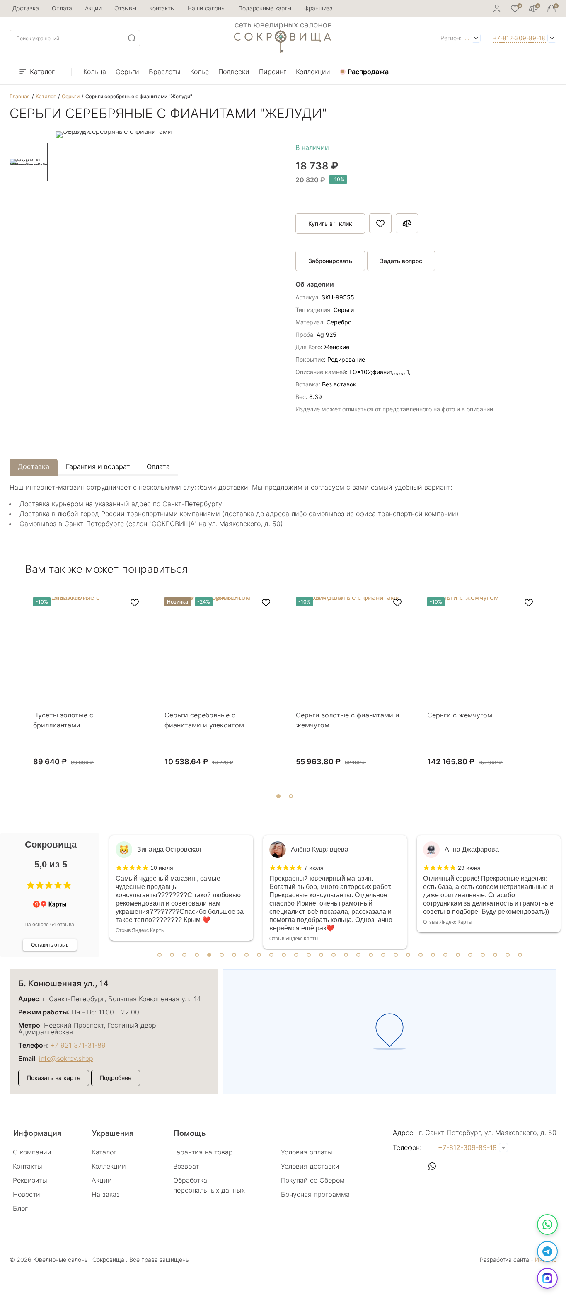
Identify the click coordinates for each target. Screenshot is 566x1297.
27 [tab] (483, 955)
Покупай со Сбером (313, 1180)
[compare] (533, 8)
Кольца (94, 72)
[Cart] (551, 8)
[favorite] (135, 603)
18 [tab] (371, 955)
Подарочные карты (264, 8)
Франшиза (318, 8)
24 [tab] (445, 955)
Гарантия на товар (203, 1152)
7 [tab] (234, 955)
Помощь (190, 1133)
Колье (199, 72)
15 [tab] (333, 955)
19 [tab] (383, 955)
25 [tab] (458, 955)
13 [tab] (309, 955)
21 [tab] (408, 955)
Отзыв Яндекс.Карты (140, 930)
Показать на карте (53, 1077)
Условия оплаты (306, 1152)
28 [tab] (495, 955)
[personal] (497, 8)
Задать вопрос (401, 260)
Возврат (186, 1166)
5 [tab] (209, 955)
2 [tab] (172, 955)
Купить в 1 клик (330, 223)
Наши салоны (206, 8)
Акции (93, 8)
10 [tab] (271, 955)
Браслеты (165, 72)
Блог (20, 1208)
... (466, 37)
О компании (32, 1152)
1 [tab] (159, 955)
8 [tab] (246, 955)
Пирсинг (272, 72)
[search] (132, 38)
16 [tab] (346, 955)
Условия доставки (310, 1166)
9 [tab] (259, 955)
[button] (30, 885)
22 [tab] (420, 955)
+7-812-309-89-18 (519, 37)
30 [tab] (520, 955)
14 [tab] (321, 955)
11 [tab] (284, 955)
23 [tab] (433, 955)
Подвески (233, 72)
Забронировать (330, 260)
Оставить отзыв (49, 945)
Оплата (62, 8)
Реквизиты (30, 1180)
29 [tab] (508, 955)
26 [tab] (470, 955)
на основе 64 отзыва (49, 924)
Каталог (42, 72)
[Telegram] (547, 1251)
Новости (26, 1194)
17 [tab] (358, 955)
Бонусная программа (315, 1194)
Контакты (162, 8)
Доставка (25, 8)
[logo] (283, 50)
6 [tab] (222, 955)
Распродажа (368, 72)
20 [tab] (396, 955)
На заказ (106, 1194)
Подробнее (115, 1077)
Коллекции (313, 72)
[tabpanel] (181, 888)
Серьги (127, 72)
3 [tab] (184, 955)
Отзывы (125, 8)
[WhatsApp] (547, 1224)
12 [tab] (296, 955)
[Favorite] (515, 8)
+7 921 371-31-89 (78, 1045)
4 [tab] (197, 955)
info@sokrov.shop (66, 1058)
